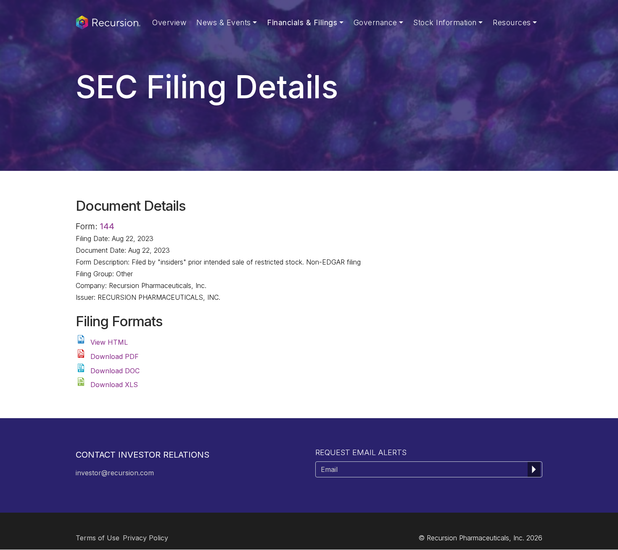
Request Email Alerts (361, 452)
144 (107, 226)
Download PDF (114, 356)
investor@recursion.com (115, 473)
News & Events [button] (223, 22)
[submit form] (534, 469)
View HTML (109, 342)
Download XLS (114, 384)
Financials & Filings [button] (302, 22)
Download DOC (115, 371)
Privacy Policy (145, 538)
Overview (169, 22)
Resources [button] (512, 22)
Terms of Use (97, 538)
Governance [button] (375, 22)
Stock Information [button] (445, 22)
